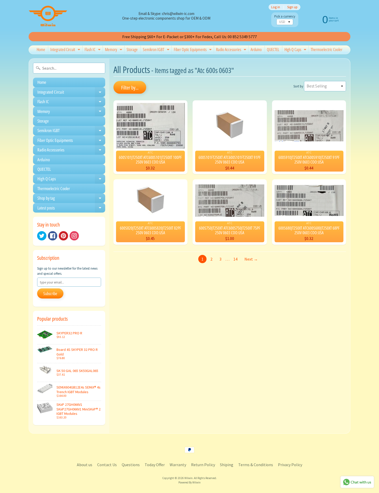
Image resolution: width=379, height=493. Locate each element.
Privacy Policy (290, 464)
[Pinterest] (63, 235)
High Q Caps (296, 50)
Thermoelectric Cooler (326, 49)
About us (84, 464)
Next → (251, 259)
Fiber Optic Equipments (193, 50)
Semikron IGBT (157, 50)
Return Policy (203, 464)
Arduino (256, 49)
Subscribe (50, 293)
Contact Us (107, 464)
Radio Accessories (232, 50)
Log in (275, 7)
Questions (131, 464)
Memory (114, 50)
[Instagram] (74, 235)
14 (235, 259)
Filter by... (129, 87)
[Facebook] (52, 235)
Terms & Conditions (255, 464)
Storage (132, 49)
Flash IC (93, 50)
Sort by (298, 86)
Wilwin (188, 478)
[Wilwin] (48, 16)
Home (41, 49)
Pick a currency (284, 16)
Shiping (226, 464)
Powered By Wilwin (189, 482)
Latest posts (71, 209)
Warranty (178, 464)
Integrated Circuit (65, 50)
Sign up (292, 7)
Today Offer (155, 464)
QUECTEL (273, 49)
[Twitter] (41, 235)
